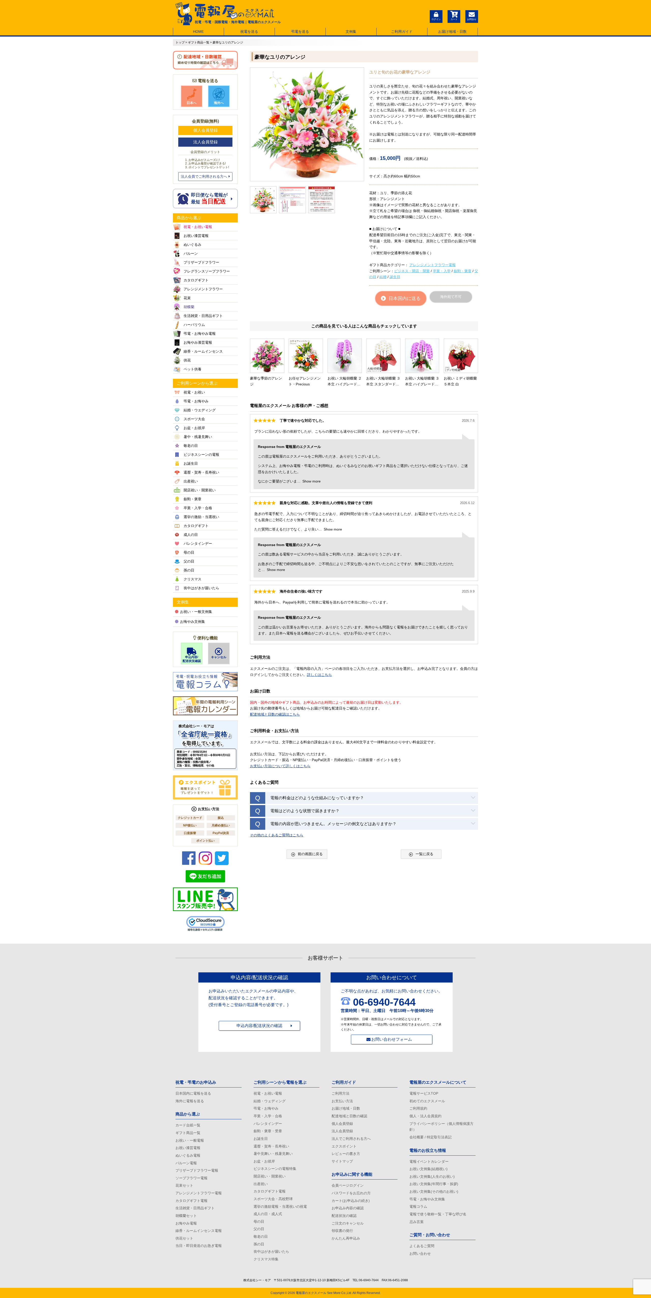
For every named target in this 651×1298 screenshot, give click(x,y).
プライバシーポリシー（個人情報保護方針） (441, 1127)
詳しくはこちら (319, 675)
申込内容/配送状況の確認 (259, 1025)
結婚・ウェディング (270, 1101)
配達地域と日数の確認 (349, 1116)
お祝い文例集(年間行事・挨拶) (433, 1184)
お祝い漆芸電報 (187, 1148)
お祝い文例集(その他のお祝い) (433, 1191)
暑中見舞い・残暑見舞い (273, 1154)
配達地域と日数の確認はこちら (275, 714)
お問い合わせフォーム (391, 1039)
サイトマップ (342, 1161)
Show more (311, 481)
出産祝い (261, 1184)
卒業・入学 (442, 271)
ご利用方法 (340, 1093)
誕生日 (395, 277)
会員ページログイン (348, 1185)
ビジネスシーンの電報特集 (275, 1169)
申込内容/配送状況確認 (192, 658)
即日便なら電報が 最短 (209, 198)
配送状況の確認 (344, 1216)
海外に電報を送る (189, 1101)
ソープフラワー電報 (191, 1178)
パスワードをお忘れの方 (351, 1193)
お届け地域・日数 (452, 31)
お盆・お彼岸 (264, 1161)
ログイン (436, 19)
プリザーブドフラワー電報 (196, 1170)
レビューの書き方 (346, 1154)
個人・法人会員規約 (425, 1116)
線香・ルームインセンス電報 (198, 1231)
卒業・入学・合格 (268, 1116)
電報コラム (418, 1206)
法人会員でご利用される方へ (204, 176)
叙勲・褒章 (462, 271)
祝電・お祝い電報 (268, 1093)
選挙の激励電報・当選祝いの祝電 (280, 1206)
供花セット (184, 1238)
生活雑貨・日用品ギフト (195, 1208)
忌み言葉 (416, 1222)
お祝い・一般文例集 (196, 612)
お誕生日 (261, 1139)
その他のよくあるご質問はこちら (276, 835)
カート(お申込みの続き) (351, 1201)
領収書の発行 (342, 1231)
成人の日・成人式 (268, 1214)
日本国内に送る (405, 298)
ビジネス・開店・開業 (412, 271)
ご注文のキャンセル (348, 1223)
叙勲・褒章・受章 (268, 1131)
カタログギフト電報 (191, 1201)
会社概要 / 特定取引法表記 (430, 1137)
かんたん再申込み (346, 1238)
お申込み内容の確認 (348, 1208)
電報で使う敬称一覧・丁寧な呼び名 (437, 1214)
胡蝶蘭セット (186, 1216)
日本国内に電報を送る (193, 1093)
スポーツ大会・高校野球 (273, 1199)
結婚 (383, 277)
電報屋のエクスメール (311, 1293)
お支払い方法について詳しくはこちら (280, 766)
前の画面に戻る (310, 854)
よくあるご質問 (421, 1246)
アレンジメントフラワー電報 (432, 265)
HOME (198, 31)
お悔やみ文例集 (192, 622)
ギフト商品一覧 (187, 1133)
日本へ (192, 103)
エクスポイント (344, 1146)
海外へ (219, 103)
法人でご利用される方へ (351, 1139)
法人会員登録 (205, 142)
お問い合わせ (420, 1253)
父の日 (259, 1229)
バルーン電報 (186, 1163)
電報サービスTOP (423, 1093)
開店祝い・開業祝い (270, 1176)
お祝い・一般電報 (189, 1140)
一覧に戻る (424, 854)
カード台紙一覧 (187, 1125)
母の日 (259, 1221)
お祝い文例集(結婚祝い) (428, 1169)
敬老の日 (261, 1236)
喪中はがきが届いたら (271, 1251)
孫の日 (259, 1244)
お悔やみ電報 (186, 1223)
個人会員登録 (205, 130)
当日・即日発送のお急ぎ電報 (198, 1246)
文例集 (351, 31)
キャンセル (218, 657)
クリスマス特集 (266, 1259)
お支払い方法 (342, 1101)
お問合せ (471, 19)
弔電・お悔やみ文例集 (427, 1199)
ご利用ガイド (401, 31)
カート (454, 19)
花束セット (184, 1185)
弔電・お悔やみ (266, 1108)
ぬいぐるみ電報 (187, 1155)
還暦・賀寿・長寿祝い (271, 1146)
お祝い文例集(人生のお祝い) (432, 1176)
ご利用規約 (418, 1108)
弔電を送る (300, 31)
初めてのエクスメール (427, 1101)
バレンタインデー (268, 1124)
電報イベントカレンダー (429, 1161)
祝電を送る (249, 31)
